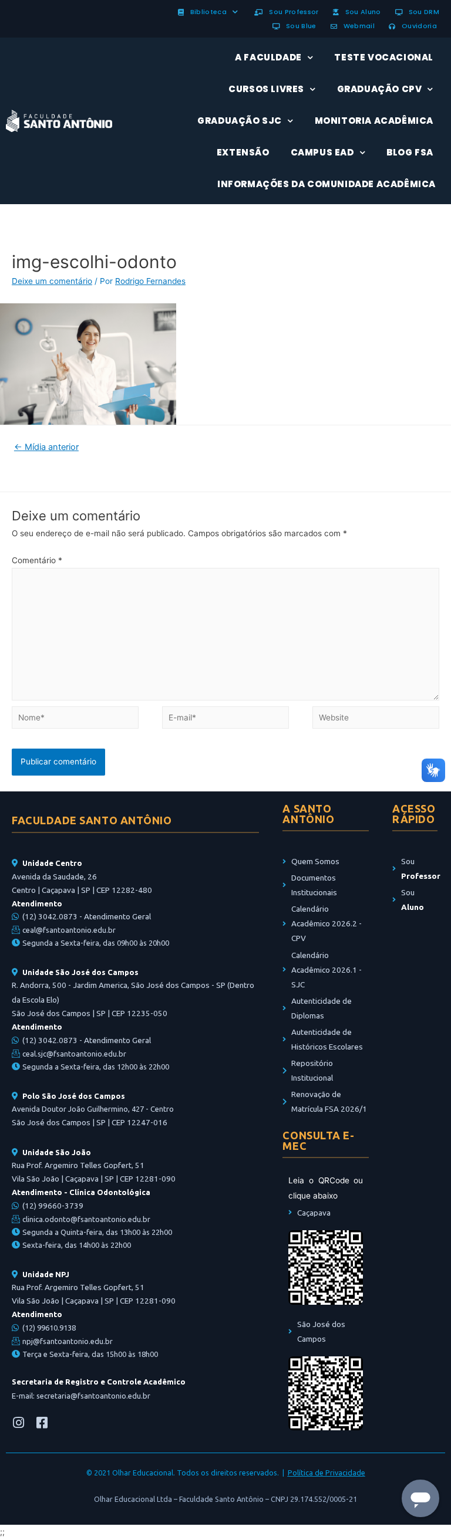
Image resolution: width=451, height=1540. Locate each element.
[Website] (375, 720)
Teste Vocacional (383, 57)
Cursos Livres (266, 89)
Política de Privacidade (326, 1472)
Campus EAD (322, 152)
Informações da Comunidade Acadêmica (326, 184)
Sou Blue (299, 26)
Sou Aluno (361, 11)
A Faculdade (268, 57)
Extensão (243, 152)
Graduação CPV (379, 89)
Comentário (37, 560)
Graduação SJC (239, 120)
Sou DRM (422, 11)
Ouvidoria (417, 26)
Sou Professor (292, 11)
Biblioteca (206, 11)
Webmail (357, 26)
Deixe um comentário (52, 281)
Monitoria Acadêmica (374, 120)
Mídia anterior (46, 447)
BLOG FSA (409, 152)
